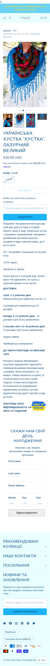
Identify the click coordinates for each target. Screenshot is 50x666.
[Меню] (4, 18)
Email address (16, 485)
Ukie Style (16, 660)
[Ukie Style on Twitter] (35, 623)
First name (14, 461)
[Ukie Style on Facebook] (12, 623)
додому (7, 30)
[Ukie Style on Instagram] (18, 623)
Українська (10, 632)
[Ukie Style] (25, 17)
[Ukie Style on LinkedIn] (24, 623)
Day (24, 497)
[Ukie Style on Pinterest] (30, 623)
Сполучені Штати (17, 639)
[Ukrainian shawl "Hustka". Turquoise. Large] (25, 74)
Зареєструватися (26, 513)
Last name (14, 473)
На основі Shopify (31, 660)
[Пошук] (10, 18)
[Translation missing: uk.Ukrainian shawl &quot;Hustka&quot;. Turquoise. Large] (19, 120)
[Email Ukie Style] (6, 623)
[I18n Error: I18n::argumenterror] (8, 120)
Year (38, 497)
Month (12, 497)
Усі (14, 30)
